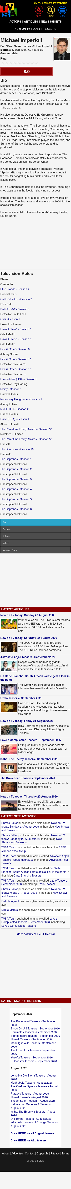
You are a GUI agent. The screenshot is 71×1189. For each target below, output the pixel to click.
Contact (29, 1153)
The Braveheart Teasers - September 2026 (27, 778)
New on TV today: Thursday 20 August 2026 (29, 796)
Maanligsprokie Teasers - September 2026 (33, 1045)
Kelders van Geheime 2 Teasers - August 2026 (31, 1106)
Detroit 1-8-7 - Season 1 (14, 309)
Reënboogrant (10, 901)
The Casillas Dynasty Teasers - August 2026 (34, 1088)
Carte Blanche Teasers (27, 875)
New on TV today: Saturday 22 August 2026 (28, 638)
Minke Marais (9, 910)
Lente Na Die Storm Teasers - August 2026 (33, 1077)
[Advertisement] (35, 243)
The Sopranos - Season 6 (16, 509)
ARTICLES (31, 21)
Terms (65, 1153)
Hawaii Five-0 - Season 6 (15, 339)
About (5, 1153)
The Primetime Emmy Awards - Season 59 (26, 439)
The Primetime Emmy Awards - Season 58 (26, 429)
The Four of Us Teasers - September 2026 (33, 1052)
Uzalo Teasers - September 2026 (21, 698)
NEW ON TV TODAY (27, 29)
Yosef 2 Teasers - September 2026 (32, 1057)
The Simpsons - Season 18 (17, 449)
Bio (4, 522)
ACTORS (15, 21)
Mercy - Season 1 (11, 389)
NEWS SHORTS (51, 21)
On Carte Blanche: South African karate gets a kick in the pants (35, 678)
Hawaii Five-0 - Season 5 (15, 329)
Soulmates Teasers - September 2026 (34, 1032)
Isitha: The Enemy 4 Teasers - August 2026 (33, 1113)
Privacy (55, 1153)
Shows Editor (9, 823)
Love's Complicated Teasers (18, 926)
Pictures (6, 529)
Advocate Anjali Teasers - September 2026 (27, 657)
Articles (6, 536)
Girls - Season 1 (10, 319)
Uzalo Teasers (46, 884)
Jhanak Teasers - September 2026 (32, 1039)
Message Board (10, 549)
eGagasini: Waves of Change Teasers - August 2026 (34, 1124)
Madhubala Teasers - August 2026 (32, 1082)
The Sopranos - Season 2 (16, 469)
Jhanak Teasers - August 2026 (29, 1097)
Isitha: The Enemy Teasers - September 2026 (29, 759)
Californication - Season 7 (16, 299)
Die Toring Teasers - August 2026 (31, 1119)
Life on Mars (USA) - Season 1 (19, 379)
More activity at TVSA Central (36, 934)
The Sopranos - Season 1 (16, 459)
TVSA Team (8, 847)
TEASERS (50, 29)
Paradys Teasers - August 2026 (30, 1093)
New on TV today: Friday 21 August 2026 (26, 721)
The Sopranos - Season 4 (16, 489)
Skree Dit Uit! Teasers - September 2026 (35, 1028)
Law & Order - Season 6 (15, 349)
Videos (6, 542)
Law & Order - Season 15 (15, 359)
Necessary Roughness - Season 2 (21, 399)
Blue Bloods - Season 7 (14, 289)
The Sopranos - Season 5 (16, 499)
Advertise (17, 1153)
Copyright (42, 1153)
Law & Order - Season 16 (15, 369)
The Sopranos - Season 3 (16, 479)
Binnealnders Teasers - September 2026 (35, 1036)
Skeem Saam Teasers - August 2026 (33, 1101)
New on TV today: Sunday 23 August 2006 (27, 615)
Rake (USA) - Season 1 (14, 419)
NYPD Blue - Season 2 (14, 409)
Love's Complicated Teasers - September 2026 (30, 740)
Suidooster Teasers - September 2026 (34, 1061)
